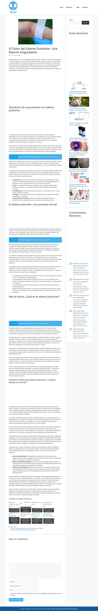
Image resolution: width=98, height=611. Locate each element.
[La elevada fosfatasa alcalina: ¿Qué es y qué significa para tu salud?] (79, 85)
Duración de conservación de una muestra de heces (22, 529)
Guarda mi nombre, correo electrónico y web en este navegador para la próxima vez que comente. (35, 594)
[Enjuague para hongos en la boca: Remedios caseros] (79, 195)
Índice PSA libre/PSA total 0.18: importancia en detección (80, 331)
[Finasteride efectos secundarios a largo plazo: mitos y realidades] (79, 163)
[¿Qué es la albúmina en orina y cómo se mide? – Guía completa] (79, 131)
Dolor (11, 526)
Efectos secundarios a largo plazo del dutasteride (81, 281)
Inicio (61, 7)
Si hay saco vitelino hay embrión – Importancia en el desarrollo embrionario (79, 154)
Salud (15, 526)
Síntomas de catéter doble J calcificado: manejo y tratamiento (81, 315)
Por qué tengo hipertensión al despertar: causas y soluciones (80, 266)
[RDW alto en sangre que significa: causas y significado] (79, 117)
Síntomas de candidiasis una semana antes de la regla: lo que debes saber (78, 186)
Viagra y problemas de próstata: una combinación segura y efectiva (26, 528)
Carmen (75, 263)
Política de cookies (73, 608)
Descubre (69, 7)
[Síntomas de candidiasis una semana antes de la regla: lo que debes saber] (79, 178)
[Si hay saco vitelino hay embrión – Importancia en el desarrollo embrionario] (79, 146)
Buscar (71, 20)
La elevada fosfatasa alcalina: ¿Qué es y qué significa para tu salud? (78, 93)
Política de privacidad (61, 608)
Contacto (85, 7)
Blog (78, 7)
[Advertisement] (35, 89)
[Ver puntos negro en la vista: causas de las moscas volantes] (79, 102)
